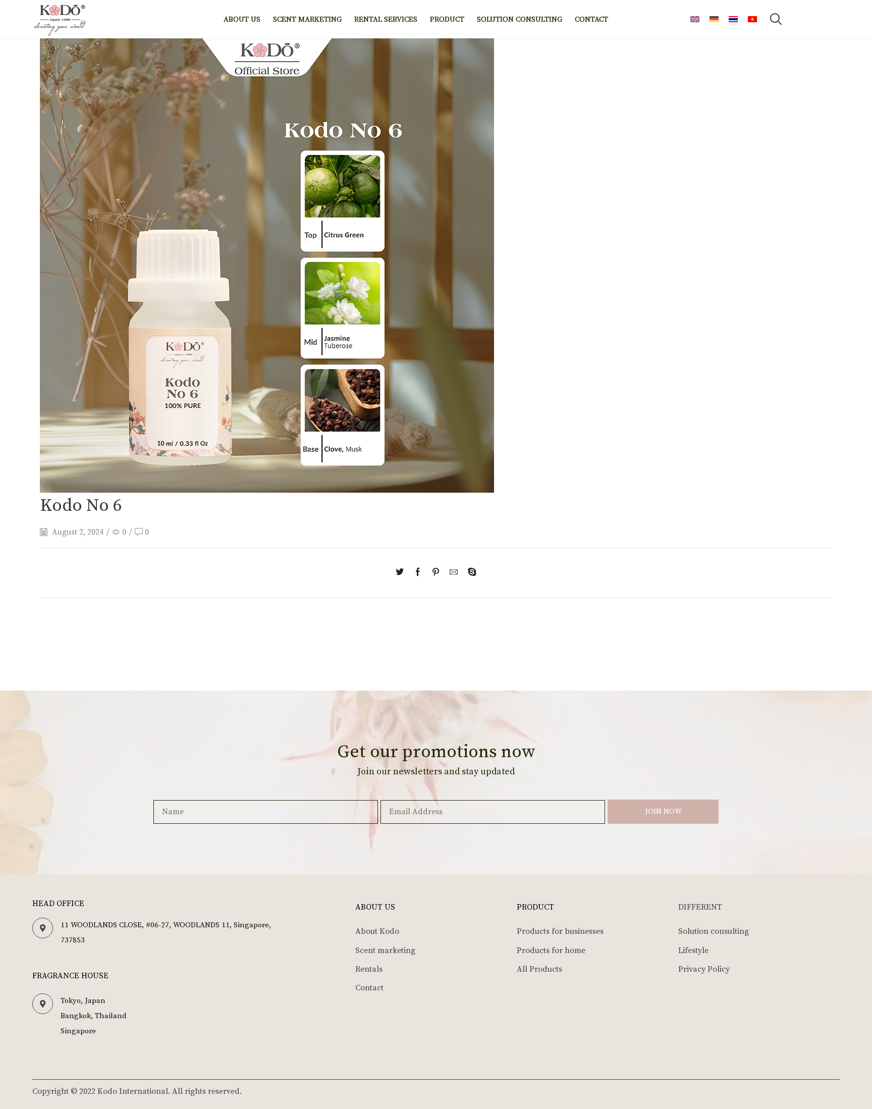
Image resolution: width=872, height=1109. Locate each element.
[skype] (469, 572)
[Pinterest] (436, 572)
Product (447, 19)
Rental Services (385, 19)
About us (242, 19)
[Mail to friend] (454, 572)
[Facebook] (418, 572)
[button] (775, 19)
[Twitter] (402, 572)
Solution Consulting (519, 19)
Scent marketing (307, 19)
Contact (591, 19)
